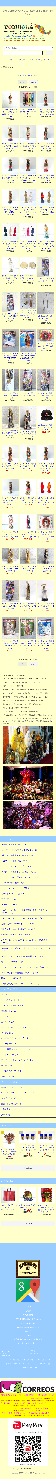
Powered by (14, 1473)
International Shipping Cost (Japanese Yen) (19, 1093)
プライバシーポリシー (29, 1364)
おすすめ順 (22, 75)
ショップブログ (23, 1367)
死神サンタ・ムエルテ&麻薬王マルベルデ (20, 60)
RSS (31, 1367)
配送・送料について (33, 1360)
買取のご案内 (6, 1115)
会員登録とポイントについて (13, 1087)
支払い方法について (19, 1360)
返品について (45, 1360)
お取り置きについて (9, 1109)
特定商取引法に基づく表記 (13, 1364)
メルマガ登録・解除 (44, 1364)
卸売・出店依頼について (11, 1104)
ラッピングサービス (9, 1098)
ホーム (5, 60)
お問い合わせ (6, 1355)
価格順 (30, 75)
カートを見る (33, 1353)
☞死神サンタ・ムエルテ (42, 60)
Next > (33, 82)
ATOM (35, 1367)
